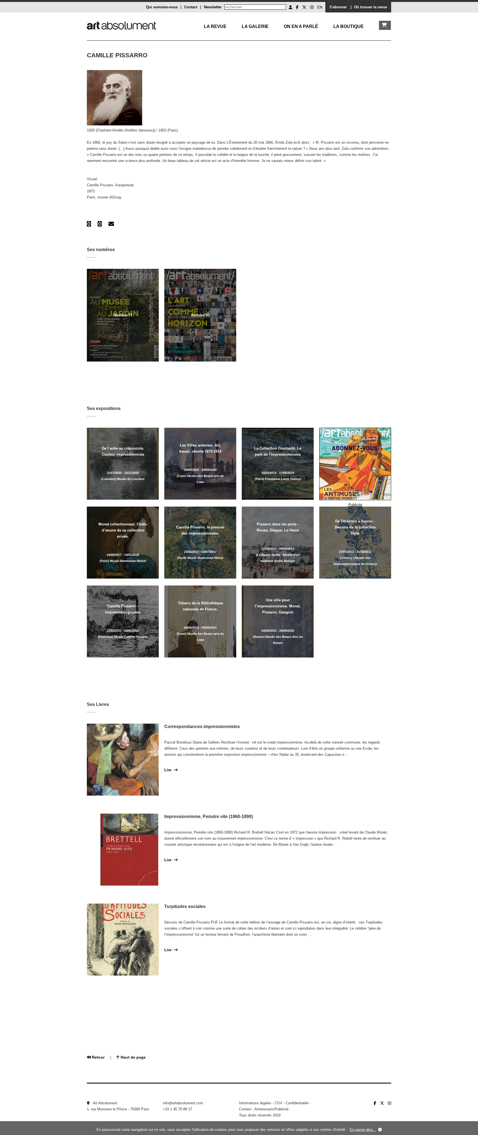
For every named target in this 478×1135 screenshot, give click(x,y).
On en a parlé (301, 26)
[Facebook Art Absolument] (297, 7)
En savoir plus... (363, 1130)
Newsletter (213, 7)
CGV (278, 1103)
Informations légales (255, 1103)
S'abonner (338, 7)
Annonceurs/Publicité (271, 1109)
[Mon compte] (290, 7)
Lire (169, 770)
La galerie (255, 26)
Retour (98, 1057)
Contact (190, 7)
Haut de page (132, 1057)
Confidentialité (297, 1103)
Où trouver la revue (370, 7)
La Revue (215, 26)
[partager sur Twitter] (100, 224)
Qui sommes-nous (162, 7)
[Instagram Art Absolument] (311, 7)
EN (320, 7)
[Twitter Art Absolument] (304, 7)
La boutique (348, 26)
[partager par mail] (111, 224)
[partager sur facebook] (89, 224)
